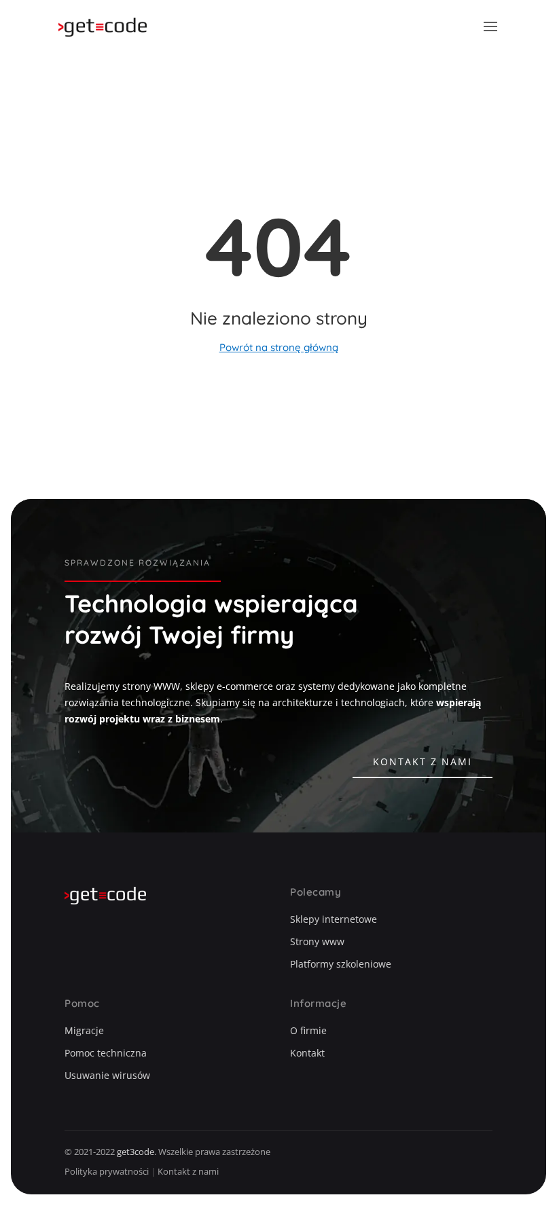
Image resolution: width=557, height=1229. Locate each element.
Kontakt (307, 1052)
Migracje (84, 1030)
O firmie (308, 1030)
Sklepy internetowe (333, 919)
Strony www (317, 941)
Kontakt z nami (422, 761)
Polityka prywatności (107, 1171)
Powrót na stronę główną (278, 347)
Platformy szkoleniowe (340, 963)
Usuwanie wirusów (107, 1075)
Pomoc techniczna (106, 1052)
